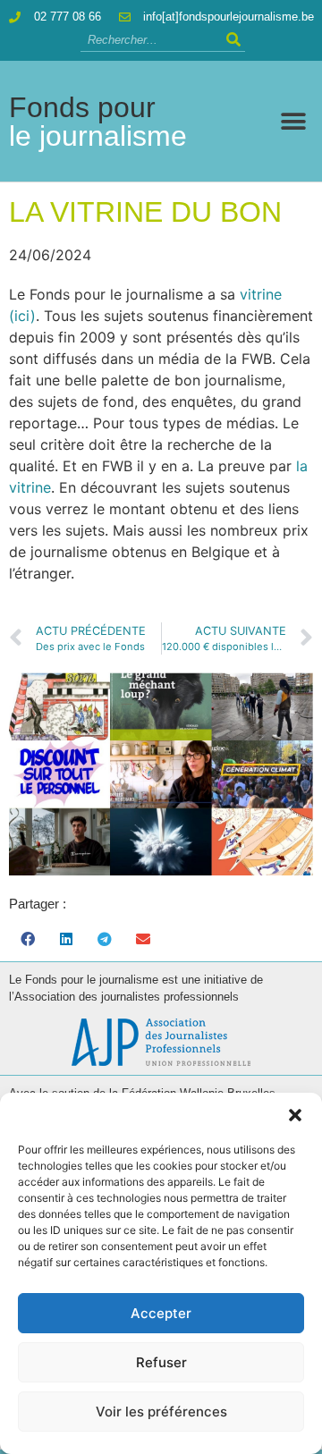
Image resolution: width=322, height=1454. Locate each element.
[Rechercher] (234, 40)
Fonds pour (98, 121)
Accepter (161, 1313)
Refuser (161, 1362)
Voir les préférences (161, 1411)
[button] (295, 1115)
